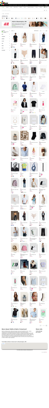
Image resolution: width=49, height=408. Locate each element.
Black (20, 113)
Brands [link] (41, 7)
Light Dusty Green (33, 112)
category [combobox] (3, 36)
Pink (32, 290)
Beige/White (20, 79)
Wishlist (46, 7)
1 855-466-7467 (15, 26)
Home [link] (25, 7)
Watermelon (40, 322)
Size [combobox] (2, 43)
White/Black (41, 290)
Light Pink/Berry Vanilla (11, 290)
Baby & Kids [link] (16, 7)
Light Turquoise (13, 79)
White (14, 79)
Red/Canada (20, 176)
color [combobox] (3, 41)
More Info (21, 26)
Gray (41, 225)
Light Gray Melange (12, 322)
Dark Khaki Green (12, 176)
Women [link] (7, 7)
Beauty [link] (21, 7)
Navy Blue (32, 96)
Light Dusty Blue (32, 112)
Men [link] (11, 7)
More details (38, 332)
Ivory (32, 209)
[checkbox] (4, 18)
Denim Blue (12, 225)
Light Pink (12, 241)
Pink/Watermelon (13, 290)
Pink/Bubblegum (12, 290)
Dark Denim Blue (11, 225)
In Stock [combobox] (3, 30)
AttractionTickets (46, 5)
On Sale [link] (3, 7)
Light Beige (12, 79)
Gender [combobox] (3, 38)
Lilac (40, 129)
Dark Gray (40, 257)
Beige (20, 63)
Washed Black (40, 241)
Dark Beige (39, 257)
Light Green (39, 129)
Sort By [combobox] (12, 30)
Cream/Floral (39, 290)
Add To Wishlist (18, 33)
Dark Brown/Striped (11, 306)
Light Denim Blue (13, 225)
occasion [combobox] (3, 50)
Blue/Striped (11, 241)
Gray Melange (42, 225)
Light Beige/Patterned (15, 306)
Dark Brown (40, 225)
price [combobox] (3, 45)
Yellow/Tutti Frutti (41, 322)
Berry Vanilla (39, 322)
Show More (14, 25)
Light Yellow (34, 112)
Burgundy (11, 176)
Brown (11, 79)
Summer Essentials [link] (31, 7)
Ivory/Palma (20, 129)
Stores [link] (37, 7)
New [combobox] (2, 34)
